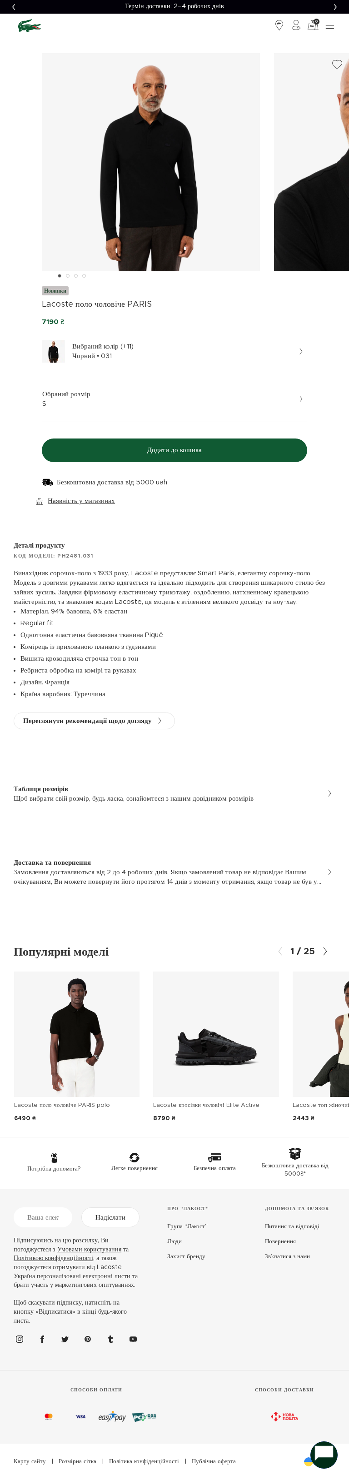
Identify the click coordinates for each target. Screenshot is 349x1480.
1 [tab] (59, 276)
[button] (13, 7)
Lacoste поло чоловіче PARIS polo (62, 1105)
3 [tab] (76, 276)
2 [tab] (68, 276)
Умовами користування (89, 1249)
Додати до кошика (174, 450)
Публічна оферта (214, 1462)
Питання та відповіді (292, 1227)
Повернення (280, 1242)
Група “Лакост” (187, 1227)
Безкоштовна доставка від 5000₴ (174, 6)
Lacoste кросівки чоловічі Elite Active (206, 1105)
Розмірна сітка (77, 1462)
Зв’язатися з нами (287, 1257)
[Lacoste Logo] (29, 25)
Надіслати (110, 1217)
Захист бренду (186, 1257)
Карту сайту (30, 1462)
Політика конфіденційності (144, 1462)
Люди (174, 1242)
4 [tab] (84, 276)
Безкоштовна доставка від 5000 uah (112, 482)
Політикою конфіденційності (53, 1258)
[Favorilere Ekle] (337, 65)
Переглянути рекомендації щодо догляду (87, 721)
